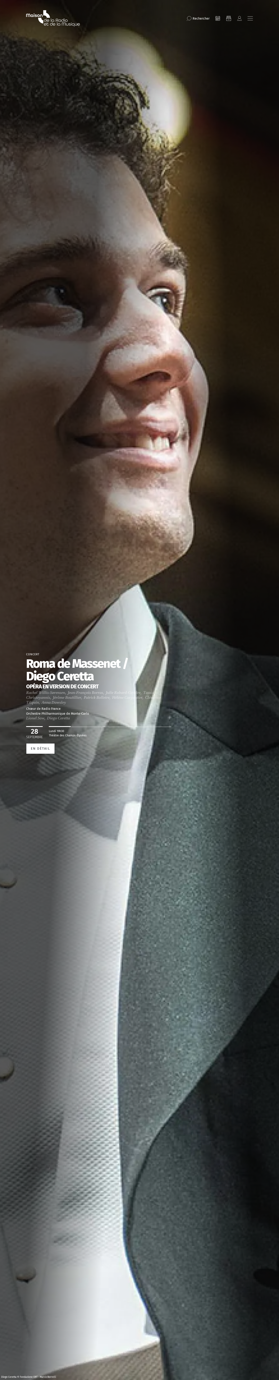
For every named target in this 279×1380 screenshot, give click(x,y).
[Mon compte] (239, 18)
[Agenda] (217, 18)
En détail (40, 748)
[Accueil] (53, 18)
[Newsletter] (228, 18)
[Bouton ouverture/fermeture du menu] (250, 18)
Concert (32, 654)
